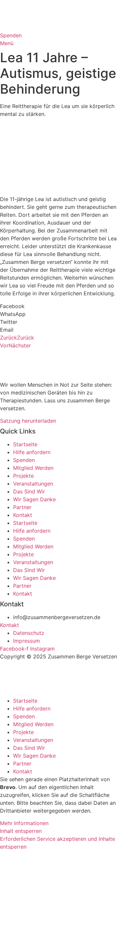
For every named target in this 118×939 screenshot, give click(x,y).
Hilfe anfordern (31, 452)
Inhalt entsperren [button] (21, 831)
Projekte (23, 475)
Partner (22, 507)
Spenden (24, 460)
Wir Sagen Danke (34, 499)
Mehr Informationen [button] (24, 823)
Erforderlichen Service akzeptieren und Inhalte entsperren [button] (57, 843)
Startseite (25, 444)
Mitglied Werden (33, 468)
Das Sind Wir (29, 491)
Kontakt (22, 515)
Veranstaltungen (33, 483)
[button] (59, 306)
